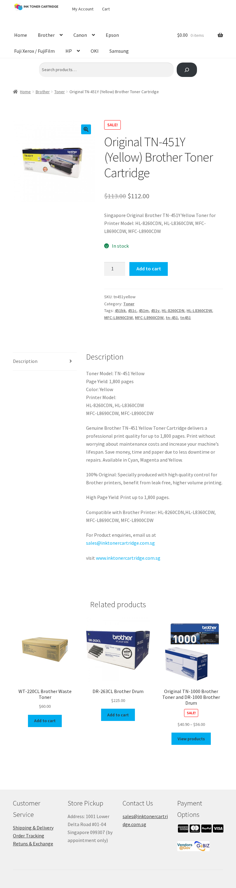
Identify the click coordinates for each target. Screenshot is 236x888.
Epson (112, 35)
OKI (95, 51)
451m (144, 310)
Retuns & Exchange (33, 843)
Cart (106, 9)
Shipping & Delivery (33, 828)
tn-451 (172, 317)
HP (68, 51)
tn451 (185, 317)
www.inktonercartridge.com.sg (128, 558)
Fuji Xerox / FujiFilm (34, 51)
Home (20, 35)
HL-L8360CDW (199, 310)
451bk (120, 310)
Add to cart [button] (45, 720)
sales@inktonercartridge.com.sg (120, 543)
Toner (59, 91)
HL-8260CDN (173, 310)
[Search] (187, 70)
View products (191, 738)
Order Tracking (28, 836)
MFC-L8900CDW (149, 317)
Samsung (119, 51)
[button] (86, 129)
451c (132, 310)
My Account (82, 9)
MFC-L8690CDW (118, 317)
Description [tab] (25, 361)
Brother (46, 35)
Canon (80, 35)
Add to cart (148, 268)
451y (155, 310)
